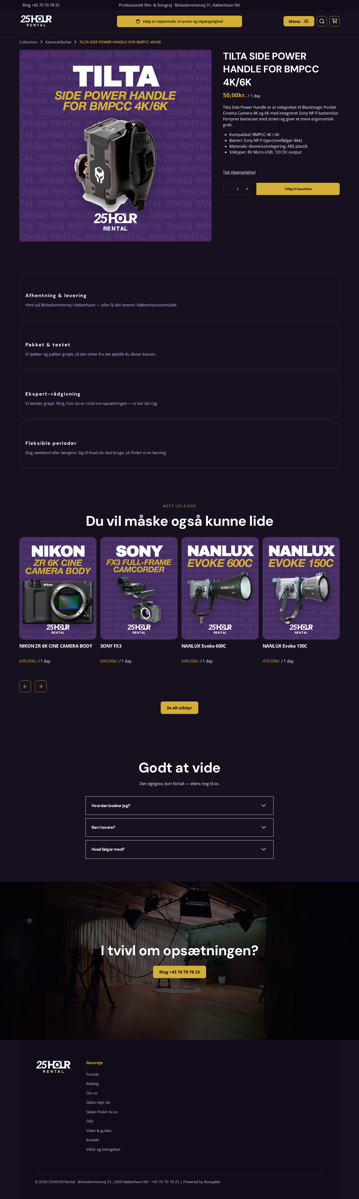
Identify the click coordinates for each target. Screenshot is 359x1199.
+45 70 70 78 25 (46, 5)
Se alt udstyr (179, 708)
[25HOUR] (36, 21)
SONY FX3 (110, 646)
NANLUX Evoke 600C (203, 646)
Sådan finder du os (102, 1111)
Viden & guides (98, 1130)
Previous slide (25, 686)
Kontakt (92, 1139)
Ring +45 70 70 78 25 (179, 972)
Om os (91, 1093)
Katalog (92, 1083)
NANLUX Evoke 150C (285, 646)
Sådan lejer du (98, 1102)
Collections (28, 42)
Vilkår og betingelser (103, 1149)
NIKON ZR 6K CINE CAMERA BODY (55, 646)
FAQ (89, 1121)
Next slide (41, 686)
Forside (92, 1074)
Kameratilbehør (58, 42)
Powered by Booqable (201, 1181)
